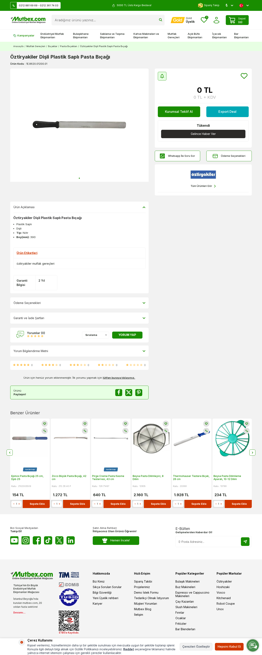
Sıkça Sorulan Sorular (107, 587)
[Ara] (161, 20)
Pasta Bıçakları (68, 46)
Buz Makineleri (185, 587)
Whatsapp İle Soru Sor (181, 155)
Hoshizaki (223, 587)
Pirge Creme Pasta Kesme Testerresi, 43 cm (108, 477)
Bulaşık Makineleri (187, 581)
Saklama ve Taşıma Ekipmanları (112, 35)
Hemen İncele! (120, 540)
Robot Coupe (226, 603)
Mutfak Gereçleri (174, 35)
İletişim (138, 614)
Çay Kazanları (184, 601)
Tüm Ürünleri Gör (201, 185)
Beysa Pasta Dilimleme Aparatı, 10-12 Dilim (227, 477)
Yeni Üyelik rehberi (105, 598)
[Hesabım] (216, 20)
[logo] (27, 20)
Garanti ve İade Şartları (29, 318)
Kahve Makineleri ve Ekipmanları (146, 35)
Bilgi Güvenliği (102, 592)
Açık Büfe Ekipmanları (195, 35)
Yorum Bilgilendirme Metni (31, 351)
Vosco (221, 592)
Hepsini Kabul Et (229, 646)
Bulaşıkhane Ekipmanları (81, 35)
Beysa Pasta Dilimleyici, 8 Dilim (148, 477)
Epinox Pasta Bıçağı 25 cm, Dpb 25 (27, 477)
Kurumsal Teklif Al (179, 112)
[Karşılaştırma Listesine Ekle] (45, 431)
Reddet (128, 649)
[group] (79, 125)
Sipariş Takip (211, 5)
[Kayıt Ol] (245, 541)
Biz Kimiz (99, 581)
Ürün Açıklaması (24, 207)
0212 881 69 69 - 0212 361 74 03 (38, 5)
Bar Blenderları (185, 629)
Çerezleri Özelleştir (196, 646)
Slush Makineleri (186, 607)
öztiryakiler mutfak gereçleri (35, 263)
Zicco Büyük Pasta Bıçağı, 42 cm (69, 477)
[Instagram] (25, 540)
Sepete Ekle (37, 503)
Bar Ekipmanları (241, 35)
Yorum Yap (127, 335)
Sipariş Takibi (143, 581)
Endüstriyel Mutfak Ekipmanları (52, 35)
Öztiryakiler (224, 581)
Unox (220, 609)
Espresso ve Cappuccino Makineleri (192, 594)
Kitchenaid (224, 598)
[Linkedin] (71, 540)
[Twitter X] (59, 540)
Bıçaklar (52, 46)
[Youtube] (14, 540)
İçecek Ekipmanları (219, 35)
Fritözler (180, 623)
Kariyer (97, 603)
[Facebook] (37, 540)
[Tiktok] (48, 540)
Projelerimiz (142, 587)
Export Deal (227, 112)
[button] (79, 178)
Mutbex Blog (142, 609)
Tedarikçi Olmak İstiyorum (151, 598)
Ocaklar (180, 618)
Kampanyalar (25, 35)
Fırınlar (179, 612)
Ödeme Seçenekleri (233, 155)
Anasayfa (18, 46)
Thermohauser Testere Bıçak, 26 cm (191, 477)
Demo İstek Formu (146, 592)
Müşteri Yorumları (145, 603)
